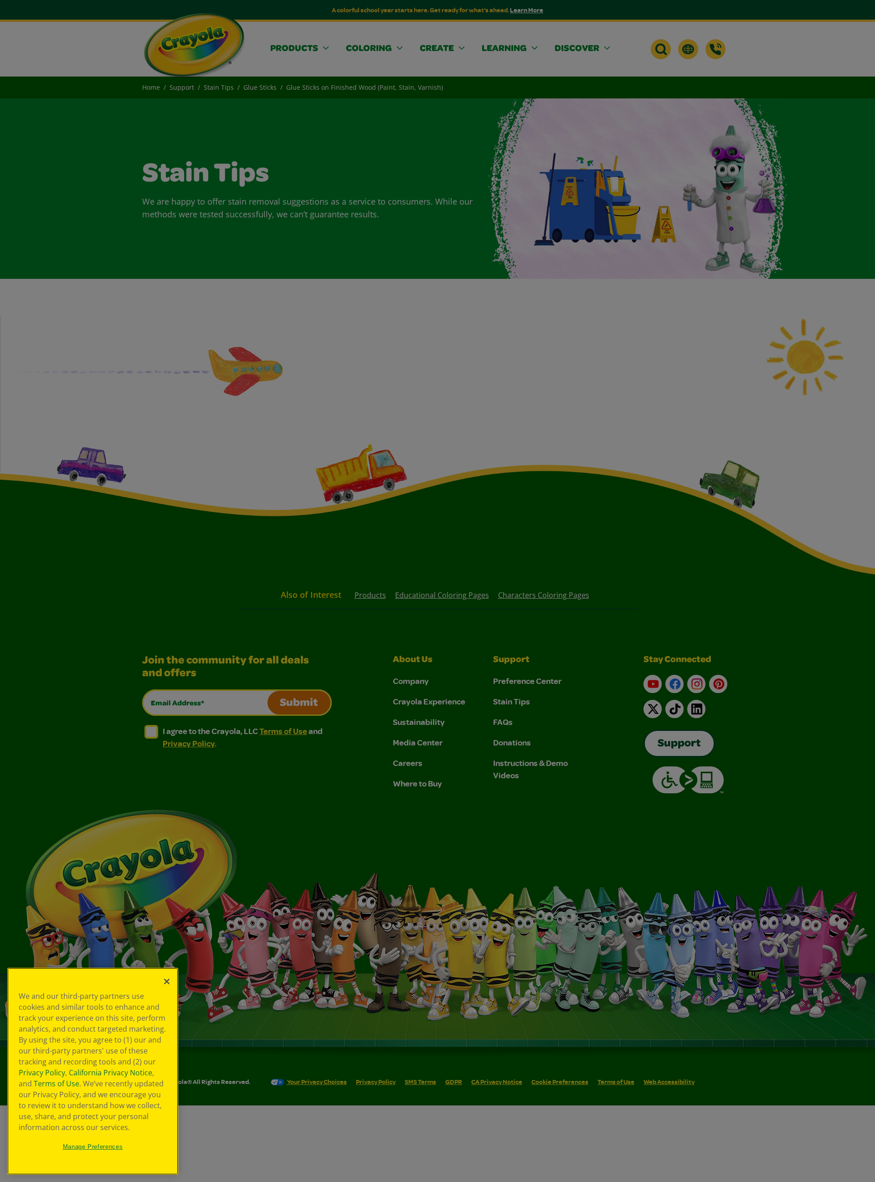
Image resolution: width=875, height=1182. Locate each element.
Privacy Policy (42, 1073)
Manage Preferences (93, 1146)
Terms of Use (56, 1084)
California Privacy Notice (110, 1073)
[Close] (167, 981)
